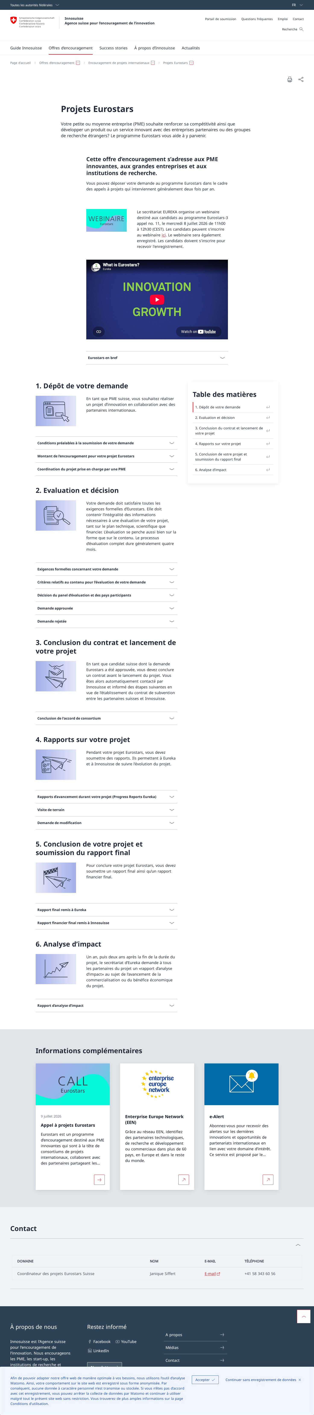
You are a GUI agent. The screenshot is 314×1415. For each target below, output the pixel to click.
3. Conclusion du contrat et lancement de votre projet (229, 431)
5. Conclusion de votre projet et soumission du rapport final (221, 457)
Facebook (102, 1341)
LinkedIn (101, 1350)
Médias (172, 1347)
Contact (173, 1360)
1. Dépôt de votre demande (217, 407)
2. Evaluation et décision (215, 417)
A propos (174, 1334)
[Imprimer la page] (289, 79)
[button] (70, 48)
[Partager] (300, 79)
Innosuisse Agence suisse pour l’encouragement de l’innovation (110, 20)
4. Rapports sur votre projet (218, 443)
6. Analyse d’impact (210, 469)
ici (164, 234)
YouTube (128, 1341)
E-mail (210, 1273)
